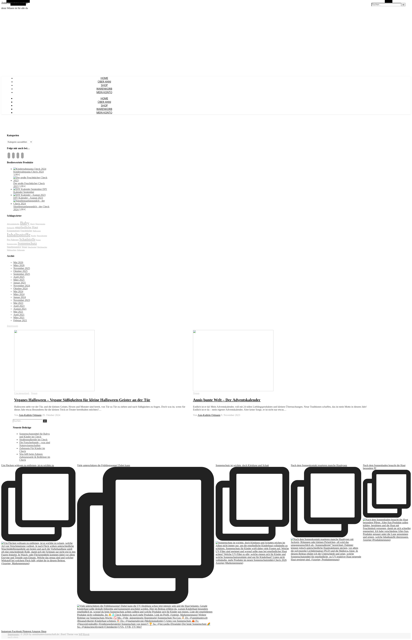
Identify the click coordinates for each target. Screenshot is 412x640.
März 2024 (18, 294)
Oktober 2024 (20, 288)
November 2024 (21, 285)
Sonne (38, 240)
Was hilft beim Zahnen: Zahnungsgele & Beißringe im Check (34, 457)
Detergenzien (40, 224)
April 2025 (18, 277)
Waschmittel (32, 247)
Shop (104, 85)
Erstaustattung (13, 230)
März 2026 (18, 265)
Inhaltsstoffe (18, 234)
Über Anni (104, 81)
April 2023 (18, 306)
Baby (24, 223)
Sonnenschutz (27, 243)
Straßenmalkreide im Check (33, 439)
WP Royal (84, 634)
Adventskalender (13, 224)
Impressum (12, 326)
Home (104, 78)
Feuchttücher (26, 230)
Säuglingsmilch (14, 247)
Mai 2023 (18, 303)
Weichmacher (42, 247)
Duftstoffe (10, 228)
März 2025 (18, 279)
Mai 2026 (18, 262)
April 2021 (18, 314)
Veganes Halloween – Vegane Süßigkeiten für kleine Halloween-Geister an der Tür (82, 400)
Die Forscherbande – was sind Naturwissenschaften (34, 444)
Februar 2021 (20, 320)
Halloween (37, 231)
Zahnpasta (21, 250)
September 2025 (21, 274)
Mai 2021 (18, 311)
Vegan (24, 247)
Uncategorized (21, 393)
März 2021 (18, 317)
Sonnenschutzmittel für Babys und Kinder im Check (34, 435)
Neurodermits (42, 236)
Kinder (33, 236)
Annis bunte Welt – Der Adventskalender (227, 400)
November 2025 (21, 268)
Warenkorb (104, 89)
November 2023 (21, 300)
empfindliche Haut (26, 227)
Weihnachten (11, 250)
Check (32, 224)
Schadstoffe (27, 239)
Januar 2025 (19, 282)
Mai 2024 (18, 291)
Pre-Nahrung (13, 239)
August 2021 (20, 308)
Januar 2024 (19, 297)
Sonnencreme (12, 244)
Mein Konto (104, 92)
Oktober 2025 (20, 271)
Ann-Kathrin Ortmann (30, 415)
